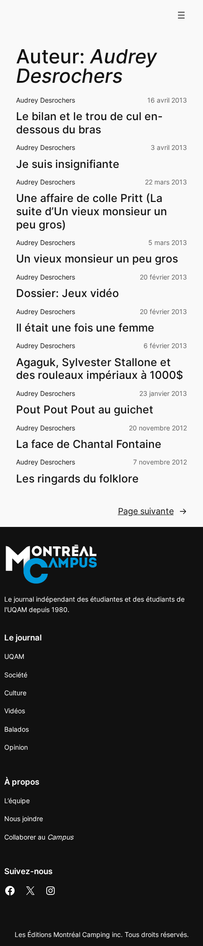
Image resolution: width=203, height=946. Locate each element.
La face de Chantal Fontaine (88, 444)
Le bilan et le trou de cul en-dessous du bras (89, 123)
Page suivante (152, 511)
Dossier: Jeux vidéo (67, 293)
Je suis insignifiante (67, 164)
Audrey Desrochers (45, 100)
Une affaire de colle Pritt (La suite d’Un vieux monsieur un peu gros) (91, 211)
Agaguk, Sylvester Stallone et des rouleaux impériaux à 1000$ (99, 369)
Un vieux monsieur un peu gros (97, 259)
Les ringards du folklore (77, 479)
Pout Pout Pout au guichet (84, 409)
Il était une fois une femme (85, 328)
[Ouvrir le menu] (181, 15)
